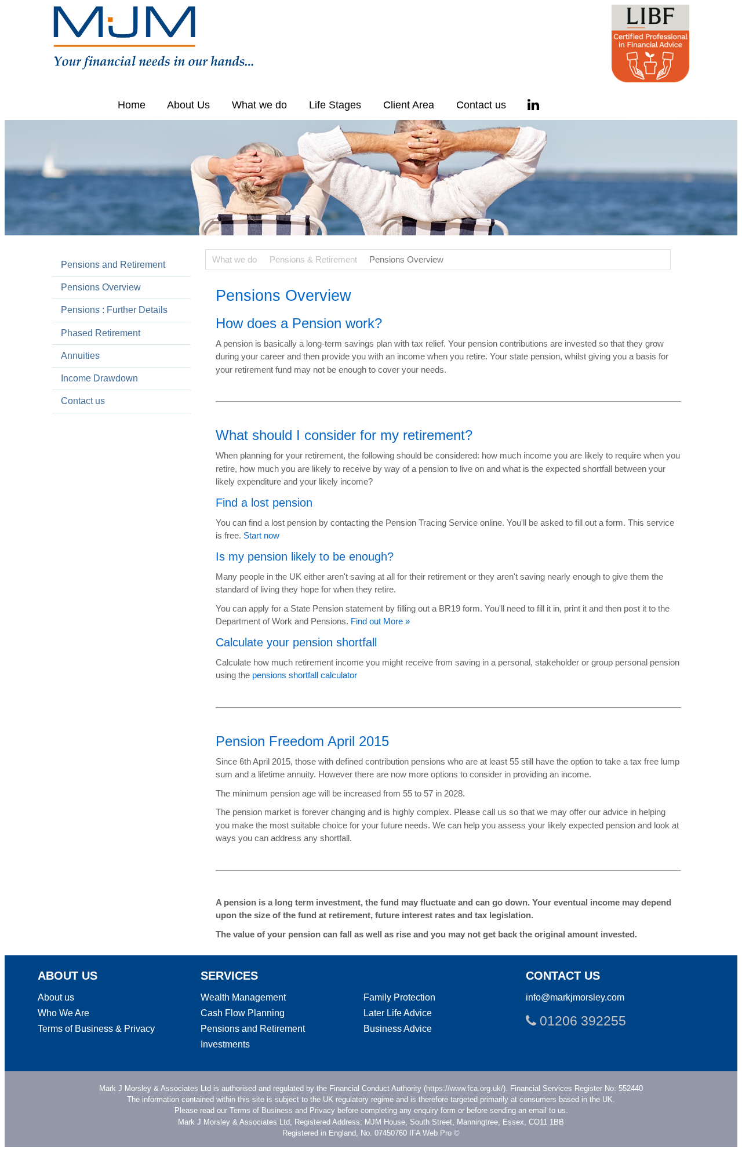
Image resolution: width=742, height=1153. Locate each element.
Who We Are (63, 1012)
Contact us (481, 105)
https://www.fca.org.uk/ (464, 1088)
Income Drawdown (99, 378)
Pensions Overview (101, 287)
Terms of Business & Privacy (96, 1028)
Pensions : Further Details (114, 309)
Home (132, 105)
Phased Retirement (100, 333)
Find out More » (380, 621)
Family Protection (399, 997)
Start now (261, 535)
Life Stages (335, 105)
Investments (225, 1044)
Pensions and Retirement (113, 264)
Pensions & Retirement (313, 259)
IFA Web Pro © (434, 1133)
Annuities (80, 355)
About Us (188, 105)
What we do (259, 105)
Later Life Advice (397, 1012)
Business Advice (397, 1028)
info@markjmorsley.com (575, 997)
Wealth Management (243, 997)
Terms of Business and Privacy (282, 1110)
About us (56, 997)
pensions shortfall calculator (304, 675)
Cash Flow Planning (243, 1012)
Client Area (408, 105)
